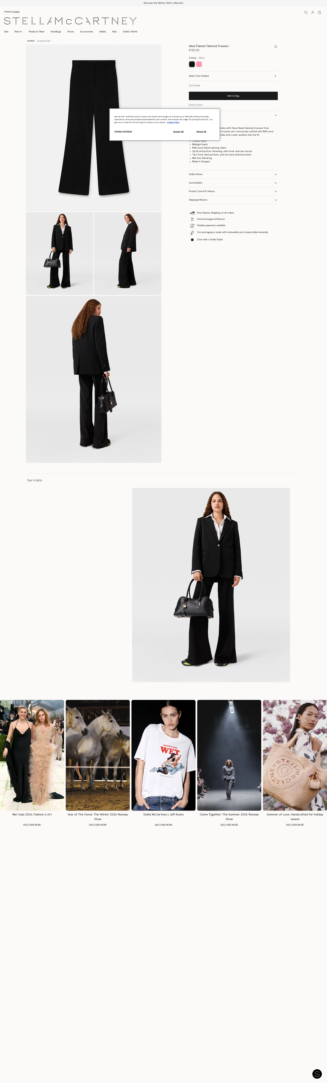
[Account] (312, 12)
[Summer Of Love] (295, 755)
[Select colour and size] (276, 46)
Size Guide (194, 85)
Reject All (201, 132)
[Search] (305, 12)
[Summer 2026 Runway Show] (229, 755)
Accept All (178, 132)
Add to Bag (233, 96)
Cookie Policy (173, 122)
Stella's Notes (196, 174)
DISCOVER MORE (32, 825)
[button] (93, 127)
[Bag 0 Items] (319, 12)
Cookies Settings (123, 131)
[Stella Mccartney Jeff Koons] (163, 755)
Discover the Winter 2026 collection (163, 3)
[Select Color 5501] (199, 64)
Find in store (195, 105)
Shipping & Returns (198, 200)
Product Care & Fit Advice (202, 191)
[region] (164, 124)
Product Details (197, 115)
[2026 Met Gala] (32, 755)
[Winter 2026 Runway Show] (98, 755)
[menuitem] (18, 31)
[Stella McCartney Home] (70, 21)
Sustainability (195, 183)
